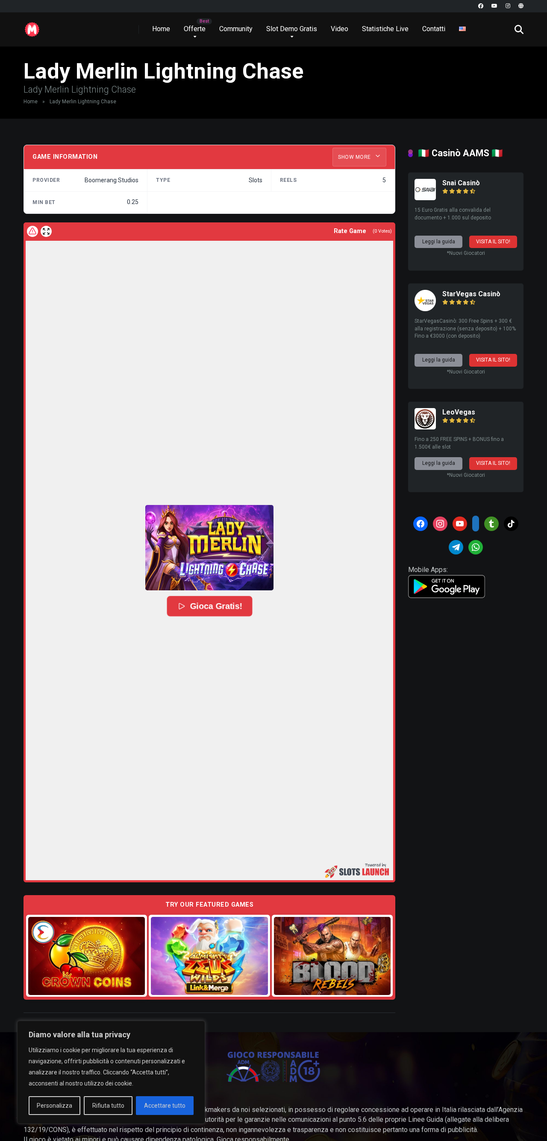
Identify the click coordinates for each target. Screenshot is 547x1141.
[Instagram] (508, 6)
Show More (355, 157)
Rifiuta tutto (108, 1105)
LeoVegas (458, 412)
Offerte (195, 29)
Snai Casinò (461, 183)
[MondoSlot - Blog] (32, 26)
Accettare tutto (164, 1105)
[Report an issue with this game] (32, 231)
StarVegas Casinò (471, 294)
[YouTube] (494, 6)
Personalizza (54, 1105)
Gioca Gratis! (216, 606)
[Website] (520, 6)
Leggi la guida (438, 242)
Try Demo (87, 955)
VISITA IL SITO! (493, 242)
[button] (209, 547)
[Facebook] (480, 6)
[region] (111, 1072)
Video (339, 29)
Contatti (433, 29)
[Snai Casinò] (425, 198)
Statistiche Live (385, 29)
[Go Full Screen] (46, 231)
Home (161, 29)
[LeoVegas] (425, 427)
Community (236, 29)
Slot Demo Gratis (291, 29)
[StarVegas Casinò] (425, 309)
